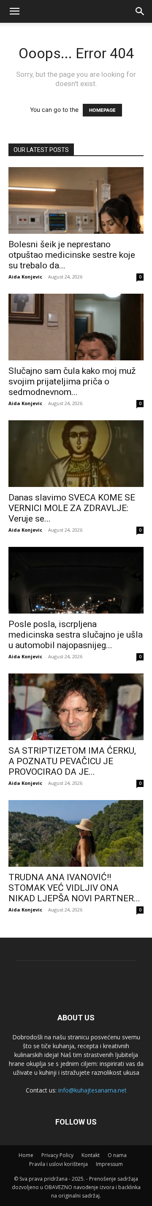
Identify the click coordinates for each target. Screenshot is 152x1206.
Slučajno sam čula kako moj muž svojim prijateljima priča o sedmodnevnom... (72, 381)
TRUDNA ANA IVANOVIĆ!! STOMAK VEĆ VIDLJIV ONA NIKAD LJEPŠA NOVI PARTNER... (74, 887)
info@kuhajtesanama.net (92, 1090)
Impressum (109, 1164)
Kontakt (90, 1155)
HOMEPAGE (102, 110)
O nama (117, 1155)
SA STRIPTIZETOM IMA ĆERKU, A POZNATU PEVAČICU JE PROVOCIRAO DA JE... (72, 761)
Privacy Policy (57, 1155)
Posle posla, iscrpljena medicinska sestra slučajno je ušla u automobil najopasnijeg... (75, 634)
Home (26, 1155)
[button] (140, 11)
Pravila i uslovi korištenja (58, 1164)
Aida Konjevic (25, 276)
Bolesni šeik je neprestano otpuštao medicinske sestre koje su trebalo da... (71, 254)
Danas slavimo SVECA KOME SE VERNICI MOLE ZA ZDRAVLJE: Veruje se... (71, 508)
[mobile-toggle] (14, 11)
